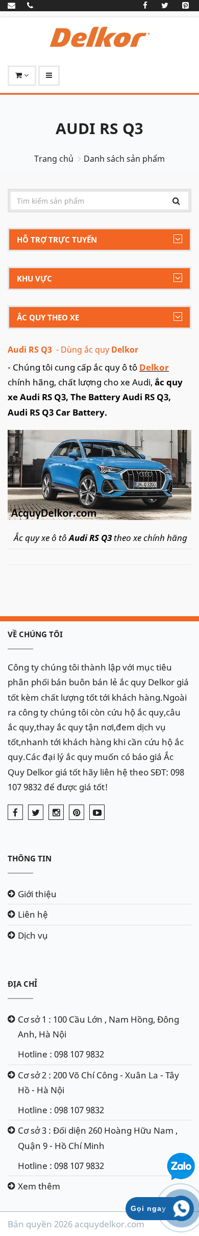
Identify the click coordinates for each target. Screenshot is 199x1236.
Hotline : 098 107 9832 (61, 1054)
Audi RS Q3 (99, 128)
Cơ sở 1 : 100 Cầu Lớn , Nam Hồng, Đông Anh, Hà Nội (98, 1026)
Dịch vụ (33, 935)
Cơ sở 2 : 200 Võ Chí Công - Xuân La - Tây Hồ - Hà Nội (98, 1082)
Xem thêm (39, 1186)
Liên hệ (33, 914)
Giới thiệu (37, 894)
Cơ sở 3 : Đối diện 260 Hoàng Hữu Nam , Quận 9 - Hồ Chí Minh (98, 1137)
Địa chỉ (22, 984)
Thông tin (30, 858)
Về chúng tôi (35, 634)
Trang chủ (53, 158)
